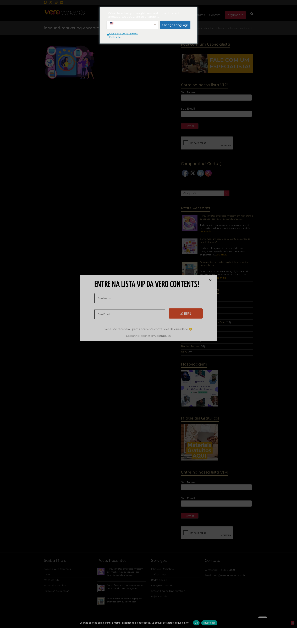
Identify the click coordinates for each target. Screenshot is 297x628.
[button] (210, 280)
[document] (148, 314)
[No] (292, 623)
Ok (196, 622)
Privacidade (209, 622)
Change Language (175, 25)
